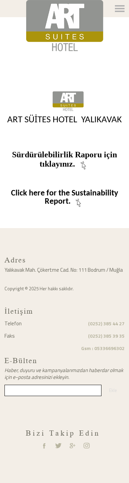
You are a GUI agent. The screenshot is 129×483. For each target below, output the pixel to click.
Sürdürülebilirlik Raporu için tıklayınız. (64, 159)
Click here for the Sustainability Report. (64, 197)
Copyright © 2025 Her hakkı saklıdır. (39, 288)
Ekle (113, 390)
